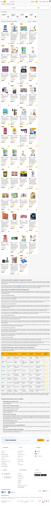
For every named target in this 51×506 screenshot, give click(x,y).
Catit (3, 357)
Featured (34, 21)
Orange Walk (20, 478)
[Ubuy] (4, 1)
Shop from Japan (16, 497)
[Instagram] (44, 501)
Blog (18, 463)
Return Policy (20, 456)
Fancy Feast (16, 54)
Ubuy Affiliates (20, 464)
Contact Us (3, 452)
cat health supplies (14, 312)
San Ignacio (20, 475)
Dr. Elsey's (7, 242)
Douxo (36, 73)
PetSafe (7, 116)
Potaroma (35, 242)
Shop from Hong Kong (24, 497)
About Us (3, 451)
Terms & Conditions (20, 501)
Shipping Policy (4, 463)
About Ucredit (20, 459)
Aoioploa (35, 116)
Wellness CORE (3, 387)
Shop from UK (10, 497)
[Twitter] (48, 501)
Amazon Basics (7, 264)
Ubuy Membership (4, 466)
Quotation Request (4, 454)
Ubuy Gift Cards (21, 461)
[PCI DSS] (3, 492)
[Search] (37, 2)
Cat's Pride (26, 54)
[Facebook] (43, 501)
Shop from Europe (11, 498)
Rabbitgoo (4, 378)
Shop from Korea (32, 497)
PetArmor (26, 135)
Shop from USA (3, 497)
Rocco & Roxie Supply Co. (26, 157)
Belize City (19, 473)
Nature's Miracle (35, 54)
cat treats (28, 345)
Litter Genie (7, 73)
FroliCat (3, 370)
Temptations (7, 178)
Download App (20, 451)
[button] (41, 1)
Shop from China (39, 497)
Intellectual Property (5, 456)
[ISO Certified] (11, 492)
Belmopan (20, 480)
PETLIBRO (35, 94)
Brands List (20, 452)
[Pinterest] (43, 502)
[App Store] (37, 475)
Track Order (3, 459)
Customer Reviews (21, 454)
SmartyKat (4, 374)
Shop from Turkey (4, 498)
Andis (3, 382)
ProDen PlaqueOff (35, 178)
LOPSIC (17, 116)
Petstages (4, 366)
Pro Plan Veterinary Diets (26, 73)
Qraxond (26, 264)
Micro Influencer (4, 464)
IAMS (8, 135)
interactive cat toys (21, 286)
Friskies (8, 54)
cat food (22, 305)
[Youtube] (46, 501)
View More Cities (21, 487)
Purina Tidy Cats (16, 73)
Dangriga (19, 482)
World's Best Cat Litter (16, 94)
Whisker (3, 390)
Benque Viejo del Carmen (22, 485)
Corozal (19, 483)
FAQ (18, 457)
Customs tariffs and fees (5, 461)
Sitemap (2, 457)
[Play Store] (44, 475)
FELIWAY (7, 94)
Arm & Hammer (35, 135)
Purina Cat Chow (35, 200)
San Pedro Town (21, 476)
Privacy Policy (27, 501)
